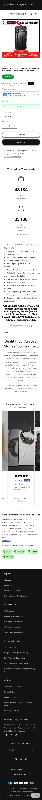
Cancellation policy (30, 795)
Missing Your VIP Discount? (14, 622)
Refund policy (23, 788)
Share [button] (6, 332)
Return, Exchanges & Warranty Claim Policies (18, 703)
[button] (4, 14)
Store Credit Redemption (13, 632)
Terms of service (16, 791)
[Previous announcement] (4, 5)
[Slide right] (26, 61)
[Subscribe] (32, 750)
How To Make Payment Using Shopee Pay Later (19, 670)
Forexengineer (12, 788)
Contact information (15, 795)
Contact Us (8, 585)
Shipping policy (28, 791)
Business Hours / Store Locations (16, 596)
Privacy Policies (10, 692)
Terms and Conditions (12, 686)
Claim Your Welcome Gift (13, 616)
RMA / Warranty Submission (14, 658)
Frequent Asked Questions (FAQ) (16, 653)
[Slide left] (16, 61)
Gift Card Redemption (12, 627)
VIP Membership (10, 611)
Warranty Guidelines (12, 711)
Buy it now (21, 142)
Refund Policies (10, 697)
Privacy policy (34, 788)
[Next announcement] (38, 5)
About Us (7, 580)
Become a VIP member (20, 234)
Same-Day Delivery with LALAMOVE (17, 663)
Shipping (4, 85)
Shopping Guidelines (12, 590)
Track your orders (10, 647)
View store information (12, 156)
